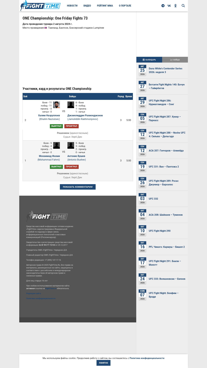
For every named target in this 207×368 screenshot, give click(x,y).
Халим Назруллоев (49, 117)
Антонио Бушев (76, 158)
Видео (87, 5)
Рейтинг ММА (105, 5)
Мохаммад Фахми (49, 158)
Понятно (103, 363)
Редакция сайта (33, 293)
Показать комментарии (78, 186)
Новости (72, 5)
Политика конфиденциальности (40, 298)
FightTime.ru (50, 288)
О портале (125, 5)
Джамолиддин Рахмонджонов (85, 117)
